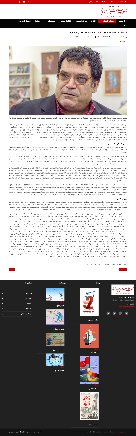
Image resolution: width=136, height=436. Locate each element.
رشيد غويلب (122, 41)
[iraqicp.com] (111, 11)
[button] (107, 21)
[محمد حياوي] (89, 406)
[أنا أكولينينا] (89, 336)
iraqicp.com (123, 432)
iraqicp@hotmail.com (126, 307)
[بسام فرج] (55, 295)
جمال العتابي (94, 389)
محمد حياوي (94, 424)
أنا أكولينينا (94, 353)
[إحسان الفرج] (55, 360)
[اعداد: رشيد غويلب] (126, 37)
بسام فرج (60, 306)
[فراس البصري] (89, 302)
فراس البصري (93, 320)
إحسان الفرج (59, 371)
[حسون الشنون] (55, 317)
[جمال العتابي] (89, 370)
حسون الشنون (58, 329)
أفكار (99, 37)
